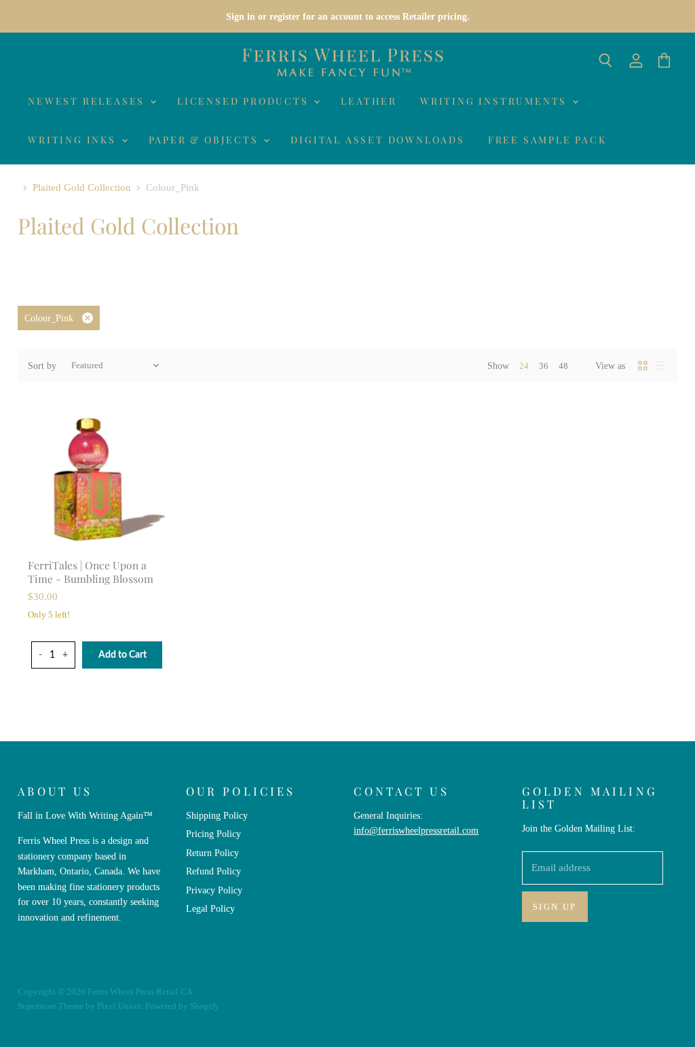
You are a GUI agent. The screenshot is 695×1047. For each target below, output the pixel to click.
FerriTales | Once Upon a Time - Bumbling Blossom (90, 572)
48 (563, 366)
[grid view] (643, 365)
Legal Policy (210, 908)
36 (543, 366)
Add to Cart (122, 655)
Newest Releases (88, 100)
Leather (369, 100)
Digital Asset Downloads (377, 139)
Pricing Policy (213, 833)
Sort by (42, 365)
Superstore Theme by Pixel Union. (80, 1006)
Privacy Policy (214, 890)
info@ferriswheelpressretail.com (416, 830)
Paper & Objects (206, 139)
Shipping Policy (217, 815)
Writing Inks (73, 139)
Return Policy (212, 852)
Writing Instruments (495, 100)
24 (524, 366)
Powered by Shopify (182, 1006)
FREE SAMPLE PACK (547, 139)
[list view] (660, 365)
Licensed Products (244, 100)
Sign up (555, 907)
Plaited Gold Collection (82, 187)
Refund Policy (213, 871)
